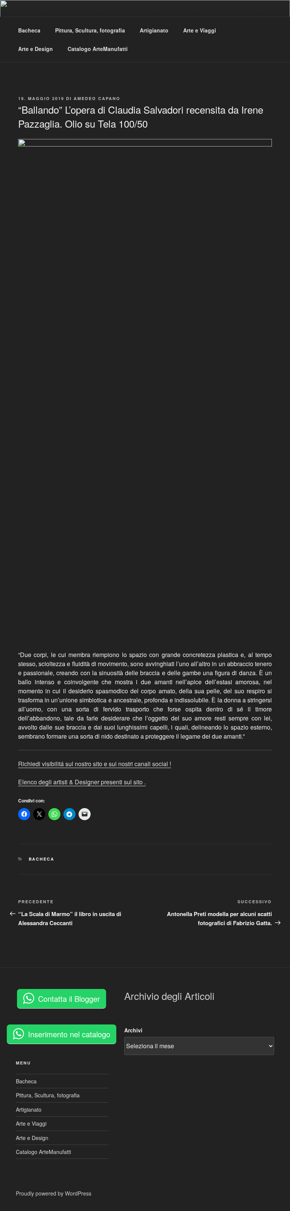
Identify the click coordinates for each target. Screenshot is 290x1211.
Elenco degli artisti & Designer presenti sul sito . (82, 782)
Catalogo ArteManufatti (98, 48)
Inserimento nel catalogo (69, 1034)
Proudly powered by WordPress (53, 1193)
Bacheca (29, 30)
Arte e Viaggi (199, 30)
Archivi (133, 1030)
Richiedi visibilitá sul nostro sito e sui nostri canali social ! (94, 763)
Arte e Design (35, 48)
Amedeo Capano (97, 98)
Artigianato (154, 30)
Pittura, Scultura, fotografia (90, 30)
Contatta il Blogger (69, 998)
